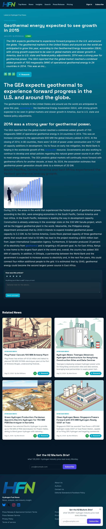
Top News (22, 4)
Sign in (89, 4)
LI (13, 74)
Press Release (59, 4)
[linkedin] (18, 504)
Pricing (70, 4)
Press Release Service (11, 515)
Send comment (12, 295)
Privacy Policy (7, 519)
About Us (58, 483)
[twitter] (8, 504)
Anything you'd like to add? (20, 280)
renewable (50, 149)
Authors (58, 486)
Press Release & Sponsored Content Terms (19, 512)
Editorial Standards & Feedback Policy (70, 493)
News (31, 4)
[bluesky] (3, 504)
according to (26, 108)
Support (58, 519)
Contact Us (59, 489)
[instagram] (13, 504)
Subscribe (99, 4)
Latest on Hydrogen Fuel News (15, 15)
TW (9, 74)
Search (48, 4)
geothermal (31, 245)
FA (5, 74)
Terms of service (9, 522)
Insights (39, 4)
